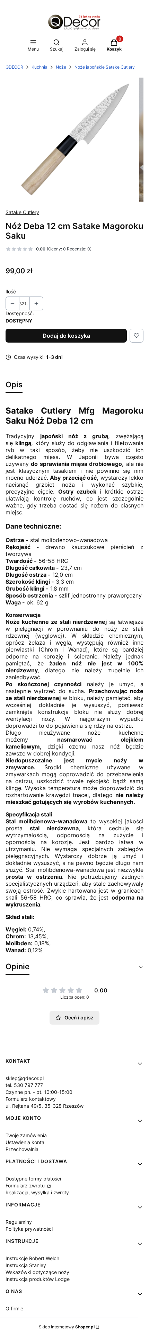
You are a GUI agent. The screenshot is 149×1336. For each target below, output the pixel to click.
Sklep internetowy (67, 1326)
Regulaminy (19, 1222)
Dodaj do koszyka (66, 335)
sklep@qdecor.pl (25, 1078)
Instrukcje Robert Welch (32, 1258)
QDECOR (14, 67)
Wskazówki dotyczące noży (37, 1272)
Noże (61, 67)
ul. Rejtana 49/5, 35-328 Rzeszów (45, 1106)
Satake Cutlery (22, 212)
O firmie (14, 1308)
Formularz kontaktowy (31, 1099)
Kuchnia (39, 67)
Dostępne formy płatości (33, 1179)
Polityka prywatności (29, 1229)
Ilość (11, 291)
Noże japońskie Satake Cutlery (104, 67)
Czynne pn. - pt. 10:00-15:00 (39, 1092)
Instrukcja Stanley (26, 1265)
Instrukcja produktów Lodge (38, 1279)
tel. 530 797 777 (24, 1085)
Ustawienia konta (25, 1142)
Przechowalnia (22, 1149)
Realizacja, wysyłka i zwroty (37, 1192)
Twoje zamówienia (26, 1135)
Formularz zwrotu (26, 1185)
